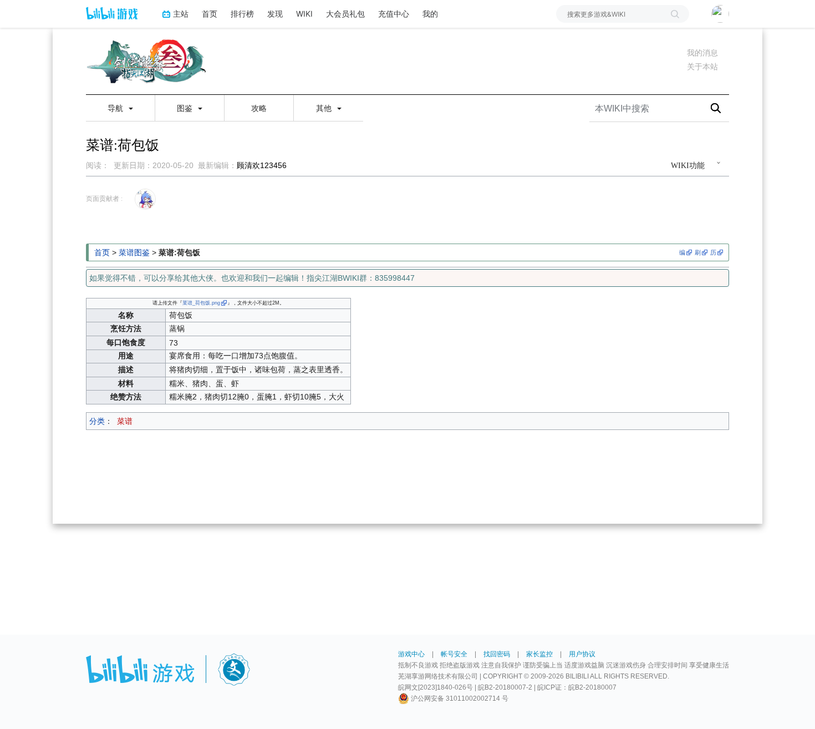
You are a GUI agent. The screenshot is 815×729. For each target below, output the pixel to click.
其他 (325, 108)
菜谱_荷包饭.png (201, 303)
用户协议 (582, 654)
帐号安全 (454, 654)
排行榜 (242, 13)
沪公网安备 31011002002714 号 (458, 698)
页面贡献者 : (104, 198)
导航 (116, 108)
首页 (209, 13)
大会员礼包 (345, 13)
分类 (97, 421)
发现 (275, 13)
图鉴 (186, 108)
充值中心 (393, 13)
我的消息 (702, 52)
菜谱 (125, 421)
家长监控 (539, 654)
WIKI (304, 13)
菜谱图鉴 (134, 252)
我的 (430, 13)
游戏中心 (411, 654)
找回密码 (496, 654)
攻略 (259, 108)
